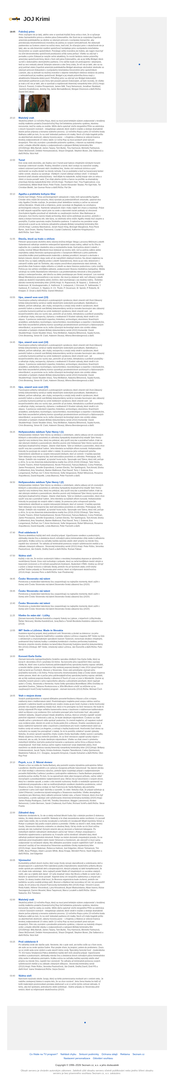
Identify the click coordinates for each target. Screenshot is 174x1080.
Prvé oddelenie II (28, 532)
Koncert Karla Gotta (30, 656)
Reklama (125, 1054)
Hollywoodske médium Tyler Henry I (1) (41, 431)
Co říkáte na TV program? (44, 1054)
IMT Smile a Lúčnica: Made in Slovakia (41, 630)
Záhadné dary (26, 812)
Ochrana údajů (110, 1054)
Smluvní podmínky (89, 1054)
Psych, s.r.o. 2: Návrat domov (35, 762)
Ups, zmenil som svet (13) (33, 297)
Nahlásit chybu (68, 1054)
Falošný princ (27, 31)
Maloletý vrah (26, 117)
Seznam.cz (138, 1054)
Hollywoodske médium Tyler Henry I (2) (41, 482)
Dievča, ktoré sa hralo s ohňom (37, 238)
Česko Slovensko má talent (34, 578)
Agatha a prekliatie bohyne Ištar (37, 194)
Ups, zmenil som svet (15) (33, 387)
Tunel (22, 160)
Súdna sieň (25, 555)
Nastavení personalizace (77, 1058)
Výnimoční (25, 860)
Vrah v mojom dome (30, 695)
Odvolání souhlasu (103, 1058)
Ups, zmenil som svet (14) (33, 342)
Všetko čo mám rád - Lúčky (34, 615)
